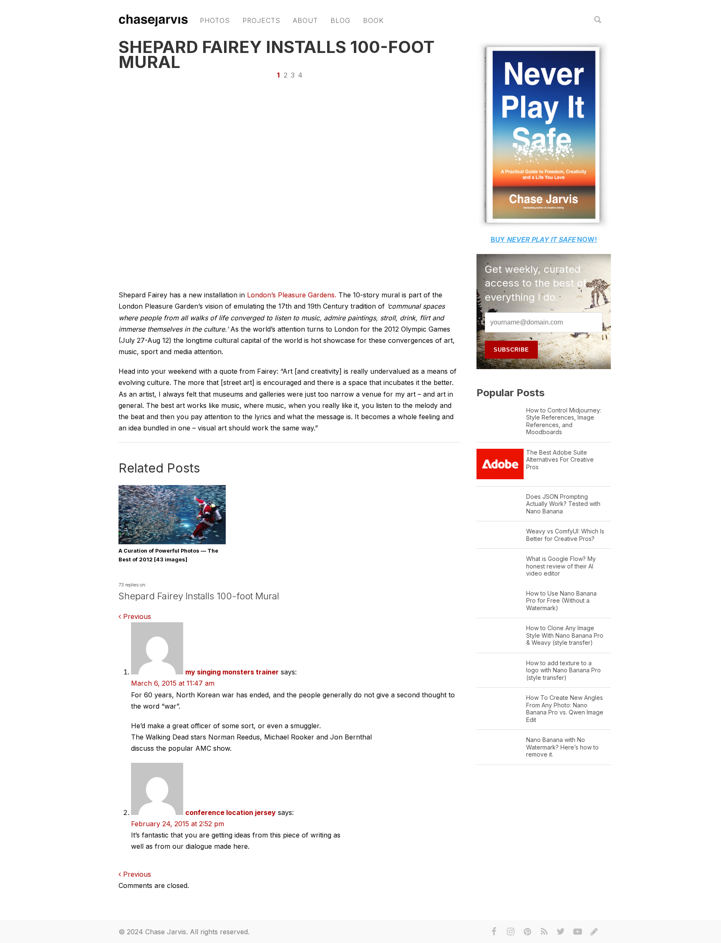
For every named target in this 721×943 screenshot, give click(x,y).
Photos (215, 20)
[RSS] (544, 931)
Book (373, 20)
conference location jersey (230, 812)
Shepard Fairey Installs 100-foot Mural (276, 54)
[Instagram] (510, 931)
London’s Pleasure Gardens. (292, 295)
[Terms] (594, 931)
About (305, 20)
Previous (136, 616)
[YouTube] (577, 931)
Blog (340, 20)
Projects (261, 20)
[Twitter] (560, 931)
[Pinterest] (527, 931)
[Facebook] (494, 931)
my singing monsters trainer (232, 672)
